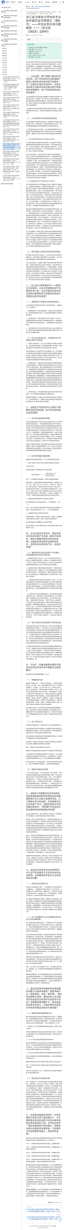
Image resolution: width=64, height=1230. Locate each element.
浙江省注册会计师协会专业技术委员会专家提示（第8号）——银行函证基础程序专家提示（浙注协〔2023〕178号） (11, 139)
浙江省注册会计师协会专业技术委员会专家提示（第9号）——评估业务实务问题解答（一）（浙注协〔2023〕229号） (11, 146)
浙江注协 (37, 57)
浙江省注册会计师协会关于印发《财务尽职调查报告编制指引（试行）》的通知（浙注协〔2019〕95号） (11, 87)
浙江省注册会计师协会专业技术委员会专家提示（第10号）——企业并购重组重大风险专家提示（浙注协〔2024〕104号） (11, 154)
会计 (13, 2)
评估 (40, 2)
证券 (27, 2)
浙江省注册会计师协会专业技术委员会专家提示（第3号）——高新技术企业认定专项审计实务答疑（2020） (11, 100)
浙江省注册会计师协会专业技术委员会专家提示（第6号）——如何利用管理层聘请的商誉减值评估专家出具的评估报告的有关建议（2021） (11, 123)
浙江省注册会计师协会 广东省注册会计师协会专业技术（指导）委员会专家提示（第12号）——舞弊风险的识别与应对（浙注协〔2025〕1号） (11, 170)
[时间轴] (60, 2)
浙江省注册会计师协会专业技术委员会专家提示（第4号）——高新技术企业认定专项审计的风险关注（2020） (11, 107)
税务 (48, 2)
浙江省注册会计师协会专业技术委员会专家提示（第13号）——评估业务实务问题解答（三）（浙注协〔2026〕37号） (11, 178)
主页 (9, 2)
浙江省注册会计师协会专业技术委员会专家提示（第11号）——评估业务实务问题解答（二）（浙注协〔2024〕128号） (11, 161)
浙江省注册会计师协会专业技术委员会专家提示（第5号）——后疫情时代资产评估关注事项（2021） (11, 115)
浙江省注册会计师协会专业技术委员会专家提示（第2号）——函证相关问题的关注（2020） (11, 93)
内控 (34, 2)
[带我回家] (4, 2)
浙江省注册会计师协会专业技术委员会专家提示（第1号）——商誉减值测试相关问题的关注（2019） (11, 79)
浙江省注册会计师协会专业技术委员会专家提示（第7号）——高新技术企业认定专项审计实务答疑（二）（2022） (11, 131)
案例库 (56, 2)
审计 (20, 2)
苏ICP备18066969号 (43, 1226)
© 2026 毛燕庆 (33, 1226)
